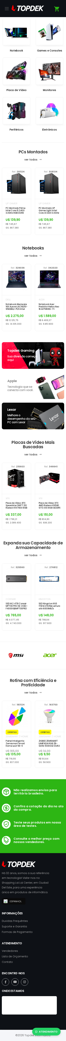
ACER (42, 299)
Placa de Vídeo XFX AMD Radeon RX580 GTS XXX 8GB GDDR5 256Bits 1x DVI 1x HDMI (50, 505)
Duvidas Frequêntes (15, 921)
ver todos (31, 159)
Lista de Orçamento (15, 956)
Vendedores (10, 951)
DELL (8, 299)
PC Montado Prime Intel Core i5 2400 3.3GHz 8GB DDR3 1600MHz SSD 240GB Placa (16, 210)
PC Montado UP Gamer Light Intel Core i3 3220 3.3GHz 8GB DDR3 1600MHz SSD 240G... (49, 210)
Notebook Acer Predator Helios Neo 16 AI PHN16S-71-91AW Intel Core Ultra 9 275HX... (49, 306)
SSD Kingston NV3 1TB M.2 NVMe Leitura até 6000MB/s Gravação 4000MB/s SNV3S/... (50, 606)
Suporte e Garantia (14, 926)
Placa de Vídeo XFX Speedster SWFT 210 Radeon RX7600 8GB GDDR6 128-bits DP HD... (16, 505)
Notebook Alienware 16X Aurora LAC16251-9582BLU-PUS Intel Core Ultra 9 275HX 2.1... (16, 306)
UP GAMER (11, 203)
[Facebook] (5, 982)
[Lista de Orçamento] (57, 9)
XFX (8, 498)
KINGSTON (44, 599)
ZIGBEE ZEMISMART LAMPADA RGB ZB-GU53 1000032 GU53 (49, 743)
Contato (7, 962)
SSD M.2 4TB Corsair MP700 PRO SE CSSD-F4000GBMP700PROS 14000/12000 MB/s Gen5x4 (16, 606)
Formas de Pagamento (17, 932)
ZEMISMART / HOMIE (17, 736)
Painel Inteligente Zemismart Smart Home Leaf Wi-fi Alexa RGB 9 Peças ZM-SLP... (15, 743)
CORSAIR (11, 599)
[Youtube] (15, 982)
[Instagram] (24, 982)
